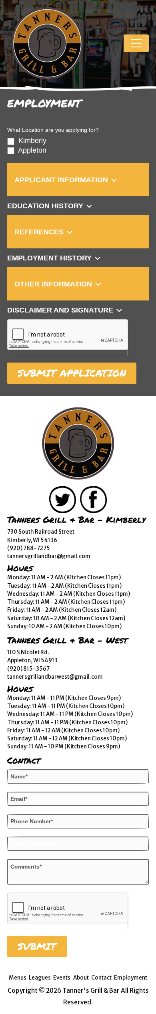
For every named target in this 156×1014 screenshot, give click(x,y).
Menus (17, 977)
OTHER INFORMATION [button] (54, 284)
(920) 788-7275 (28, 548)
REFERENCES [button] (40, 232)
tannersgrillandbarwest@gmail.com (55, 676)
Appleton (31, 150)
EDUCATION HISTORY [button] (46, 206)
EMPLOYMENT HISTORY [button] (50, 258)
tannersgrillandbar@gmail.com (48, 556)
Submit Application (72, 373)
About (81, 977)
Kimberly (31, 141)
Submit (37, 946)
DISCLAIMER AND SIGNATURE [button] (61, 310)
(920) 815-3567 (28, 668)
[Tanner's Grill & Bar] (78, 443)
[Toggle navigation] (136, 43)
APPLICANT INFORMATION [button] (62, 180)
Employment (130, 977)
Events (61, 977)
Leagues (40, 977)
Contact (101, 977)
